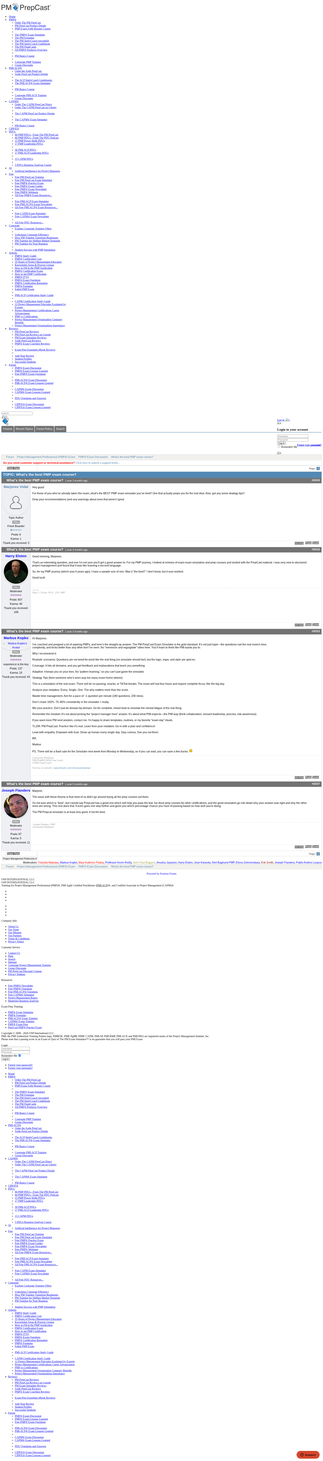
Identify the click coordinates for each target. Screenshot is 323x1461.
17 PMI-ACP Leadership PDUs (32, 152)
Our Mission (14, 932)
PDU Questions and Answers (30, 398)
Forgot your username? (309, 445)
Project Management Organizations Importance (40, 325)
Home (12, 16)
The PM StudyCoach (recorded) (32, 40)
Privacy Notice (16, 941)
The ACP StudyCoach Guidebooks (33, 80)
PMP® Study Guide (25, 255)
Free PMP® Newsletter (20, 985)
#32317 (316, 783)
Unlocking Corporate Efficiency (32, 234)
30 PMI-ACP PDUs (25, 149)
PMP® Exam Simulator (20, 1012)
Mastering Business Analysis (23, 1000)
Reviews (13, 328)
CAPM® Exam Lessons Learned (32, 392)
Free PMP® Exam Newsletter (31, 189)
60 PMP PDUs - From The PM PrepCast (36, 134)
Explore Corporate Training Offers (33, 228)
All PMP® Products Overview (31, 49)
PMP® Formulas (24, 286)
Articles (13, 252)
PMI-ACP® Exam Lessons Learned (34, 383)
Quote (315, 543)
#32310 (316, 480)
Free (11, 174)
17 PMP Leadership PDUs (29, 143)
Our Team (13, 929)
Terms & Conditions (19, 938)
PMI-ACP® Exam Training (23, 1018)
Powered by (153, 873)
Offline (16, 522)
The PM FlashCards (25, 46)
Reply (308, 543)
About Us (13, 926)
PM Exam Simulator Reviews (30, 337)
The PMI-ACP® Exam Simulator (32, 83)
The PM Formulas (24, 37)
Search (60, 428)
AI (10, 168)
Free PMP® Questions (20, 988)
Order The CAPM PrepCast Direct (33, 104)
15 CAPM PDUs (24, 159)
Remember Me (289, 446)
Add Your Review (24, 355)
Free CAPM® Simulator (21, 994)
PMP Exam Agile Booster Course (32, 28)
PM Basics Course (24, 56)
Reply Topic (13, 468)
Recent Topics (24, 428)
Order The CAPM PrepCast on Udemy (36, 107)
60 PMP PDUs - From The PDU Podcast (37, 137)
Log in (6, 1059)
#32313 (316, 631)
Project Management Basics (23, 997)
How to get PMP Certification (30, 274)
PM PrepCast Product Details (30, 25)
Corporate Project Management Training (29, 965)
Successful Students (25, 361)
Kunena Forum (168, 873)
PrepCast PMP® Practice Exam (25, 1027)
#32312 (316, 549)
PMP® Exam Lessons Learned (31, 371)
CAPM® (14, 101)
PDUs (12, 131)
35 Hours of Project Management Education (38, 261)
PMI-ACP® (15, 68)
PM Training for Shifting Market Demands (37, 240)
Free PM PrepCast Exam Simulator (33, 180)
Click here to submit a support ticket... (98, 462)
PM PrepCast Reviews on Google (33, 334)
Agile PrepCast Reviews (28, 340)
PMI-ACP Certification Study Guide (34, 295)
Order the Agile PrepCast (28, 71)
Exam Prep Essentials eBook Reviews (35, 349)
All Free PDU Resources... (29, 222)
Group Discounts (24, 65)
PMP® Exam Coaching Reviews (32, 343)
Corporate (14, 225)
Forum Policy (44, 428)
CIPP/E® (14, 128)
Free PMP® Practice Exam (29, 183)
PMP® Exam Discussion (28, 368)
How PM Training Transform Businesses (36, 237)
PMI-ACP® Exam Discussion (31, 380)
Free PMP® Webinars (26, 192)
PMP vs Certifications (26, 316)
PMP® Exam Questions (27, 280)
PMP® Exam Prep (18, 1024)
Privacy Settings (16, 974)
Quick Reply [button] (299, 543)
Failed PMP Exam (24, 289)
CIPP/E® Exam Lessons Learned (32, 407)
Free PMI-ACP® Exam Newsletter (33, 204)
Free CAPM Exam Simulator (30, 213)
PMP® (12, 19)
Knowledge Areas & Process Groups (34, 265)
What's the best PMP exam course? (132, 457)
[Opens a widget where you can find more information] (308, 1455)
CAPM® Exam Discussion (29, 389)
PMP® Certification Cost (28, 258)
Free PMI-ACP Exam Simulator (32, 201)
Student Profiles (23, 358)
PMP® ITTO (22, 277)
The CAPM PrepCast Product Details (35, 113)
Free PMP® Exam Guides (29, 186)
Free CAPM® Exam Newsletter (32, 216)
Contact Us (14, 953)
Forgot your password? (20, 1065)
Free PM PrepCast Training (29, 177)
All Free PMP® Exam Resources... (33, 195)
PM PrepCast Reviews (27, 331)
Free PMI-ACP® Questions (23, 991)
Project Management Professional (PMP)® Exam (46, 457)
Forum (12, 364)
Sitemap (12, 962)
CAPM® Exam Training (21, 1021)
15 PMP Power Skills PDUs (30, 140)
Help (10, 956)
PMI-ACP (102, 885)
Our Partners (15, 935)
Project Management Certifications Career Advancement (45, 1364)
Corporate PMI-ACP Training (30, 95)
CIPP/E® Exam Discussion (29, 404)
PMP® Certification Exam (29, 271)
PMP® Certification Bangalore (31, 283)
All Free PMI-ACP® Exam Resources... (36, 207)
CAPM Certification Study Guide (32, 301)
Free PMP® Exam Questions (30, 374)
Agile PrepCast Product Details (31, 74)
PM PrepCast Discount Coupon (25, 971)
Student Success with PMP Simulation (35, 249)
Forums (7, 428)
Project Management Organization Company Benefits (43, 1370)
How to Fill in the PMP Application (33, 268)
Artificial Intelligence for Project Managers (37, 171)
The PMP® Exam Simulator (30, 34)
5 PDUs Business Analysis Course (33, 165)
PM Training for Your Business (31, 243)
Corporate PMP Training (28, 62)
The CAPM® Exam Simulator (31, 119)
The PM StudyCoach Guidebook (32, 43)
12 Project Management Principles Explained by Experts (45, 1361)
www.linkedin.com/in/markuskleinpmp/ (72, 768)
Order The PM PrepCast (28, 22)
